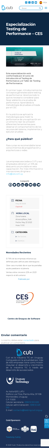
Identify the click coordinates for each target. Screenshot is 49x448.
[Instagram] (34, 185)
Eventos (20, 241)
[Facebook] (10, 185)
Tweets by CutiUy (13, 437)
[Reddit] (18, 185)
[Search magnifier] (40, 8)
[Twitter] (14, 185)
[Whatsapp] (26, 185)
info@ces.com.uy (14, 174)
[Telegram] (38, 185)
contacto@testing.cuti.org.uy (27, 410)
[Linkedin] (22, 185)
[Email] (30, 185)
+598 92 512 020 (31, 402)
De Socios (21, 236)
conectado (28, 340)
